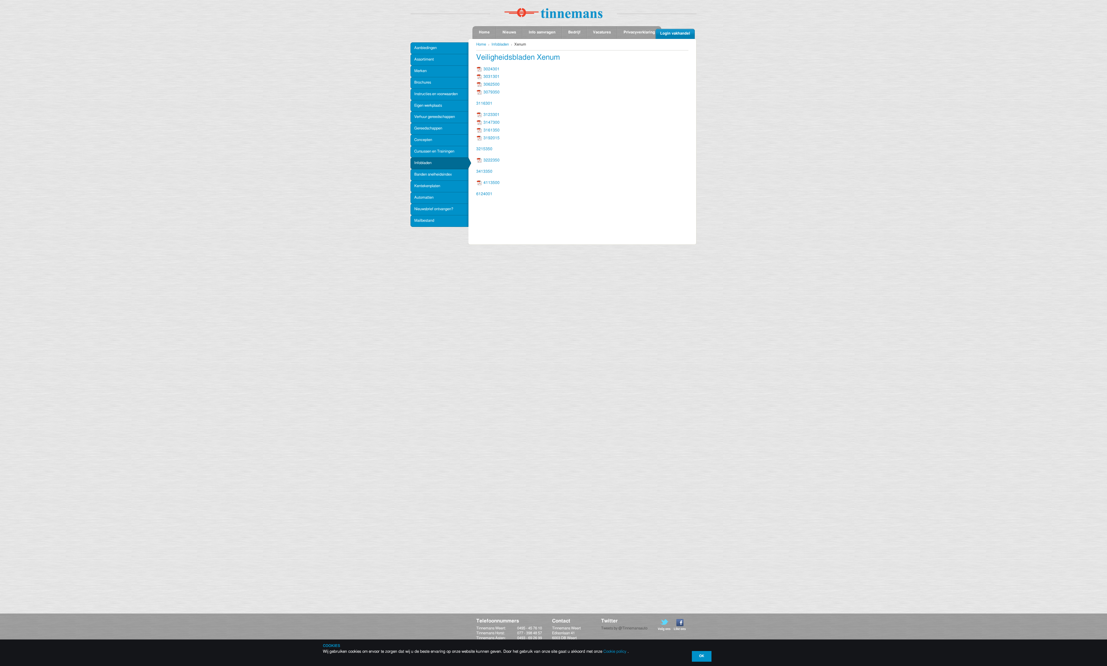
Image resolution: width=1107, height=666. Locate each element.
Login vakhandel (675, 33)
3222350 (491, 160)
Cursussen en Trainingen (434, 151)
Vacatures (602, 32)
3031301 (491, 77)
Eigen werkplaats (428, 106)
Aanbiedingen (425, 48)
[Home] (553, 13)
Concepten (423, 140)
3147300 (491, 123)
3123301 (491, 115)
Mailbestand (424, 221)
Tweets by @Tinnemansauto (624, 628)
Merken (420, 71)
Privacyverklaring (639, 32)
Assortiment (424, 59)
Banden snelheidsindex (433, 174)
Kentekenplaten (427, 186)
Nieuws (509, 32)
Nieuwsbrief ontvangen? (433, 209)
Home (484, 32)
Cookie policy (614, 652)
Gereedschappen (428, 128)
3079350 (491, 92)
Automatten (424, 198)
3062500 (491, 84)
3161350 (491, 130)
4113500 (491, 183)
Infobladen (423, 163)
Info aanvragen (542, 32)
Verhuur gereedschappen (434, 117)
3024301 (491, 69)
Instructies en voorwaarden (436, 94)
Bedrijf (574, 32)
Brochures (422, 82)
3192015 (491, 138)
